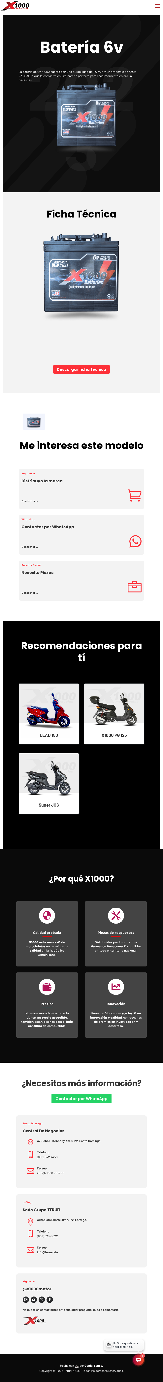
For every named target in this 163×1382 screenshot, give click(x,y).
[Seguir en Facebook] (50, 1300)
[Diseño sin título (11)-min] (34, 421)
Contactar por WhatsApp (81, 1098)
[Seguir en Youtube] (34, 1300)
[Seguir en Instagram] (26, 1300)
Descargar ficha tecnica (81, 369)
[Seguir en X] (42, 1300)
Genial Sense (93, 1365)
